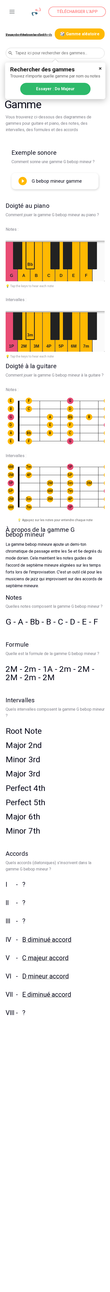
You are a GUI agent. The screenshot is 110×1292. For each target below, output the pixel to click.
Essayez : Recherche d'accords (29, 35)
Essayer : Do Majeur (55, 88)
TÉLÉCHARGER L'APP (77, 11)
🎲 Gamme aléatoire (80, 34)
